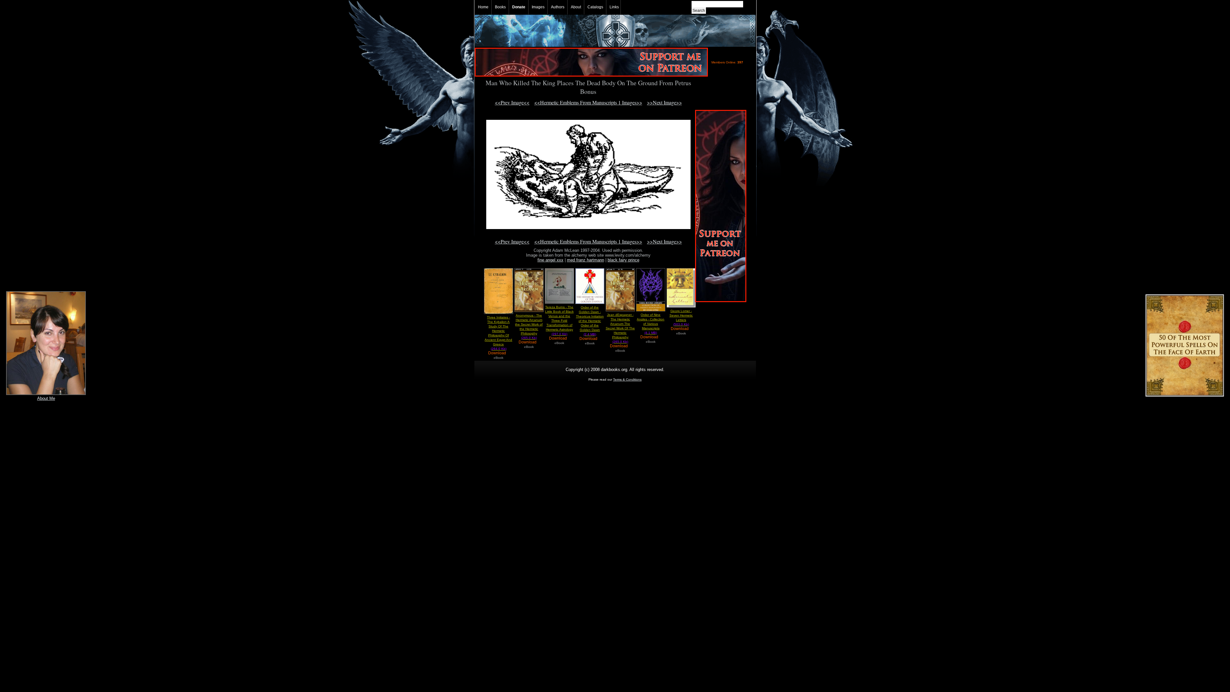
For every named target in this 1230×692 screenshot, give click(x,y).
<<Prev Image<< (512, 102)
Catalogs (595, 7)
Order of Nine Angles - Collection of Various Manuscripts (650, 323)
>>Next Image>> (664, 102)
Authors (557, 7)
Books (500, 7)
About (576, 7)
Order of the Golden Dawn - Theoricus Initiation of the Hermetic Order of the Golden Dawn (590, 321)
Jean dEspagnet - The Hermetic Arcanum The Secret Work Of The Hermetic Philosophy (620, 328)
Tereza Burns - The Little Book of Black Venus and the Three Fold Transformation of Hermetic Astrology (559, 320)
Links (614, 7)
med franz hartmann (585, 260)
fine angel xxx (550, 260)
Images (538, 7)
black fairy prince (623, 260)
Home (483, 7)
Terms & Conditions (627, 379)
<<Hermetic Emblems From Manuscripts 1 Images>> (588, 102)
